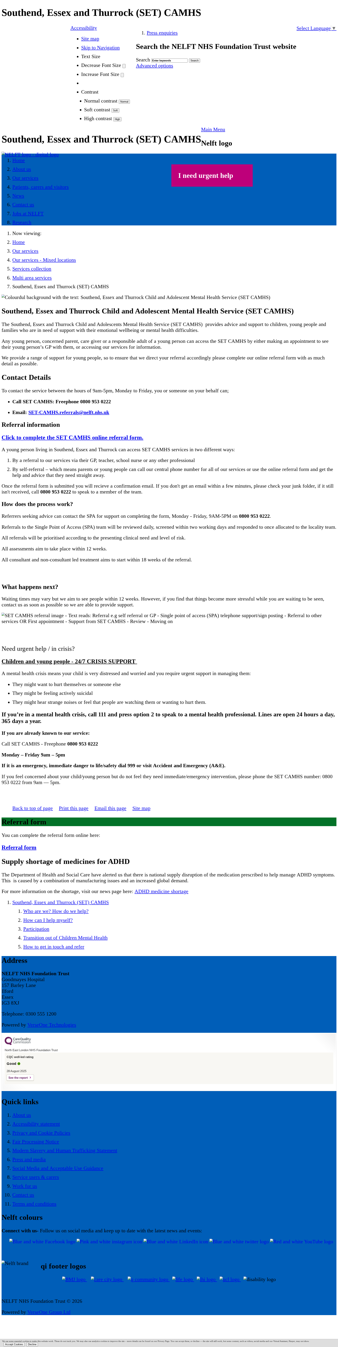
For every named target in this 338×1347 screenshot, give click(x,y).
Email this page (110, 808)
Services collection (31, 269)
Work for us (24, 1186)
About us (21, 1115)
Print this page (73, 808)
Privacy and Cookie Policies (41, 1133)
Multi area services (32, 278)
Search (143, 60)
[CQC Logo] (18, 1044)
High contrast (98, 118)
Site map (90, 38)
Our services (25, 251)
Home (18, 242)
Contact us (23, 1195)
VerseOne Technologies (51, 1025)
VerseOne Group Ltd (48, 1312)
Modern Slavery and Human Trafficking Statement (64, 1150)
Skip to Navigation (100, 47)
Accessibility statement (36, 1124)
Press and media (29, 1159)
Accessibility (83, 28)
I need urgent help (205, 175)
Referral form (19, 847)
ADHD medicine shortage (161, 891)
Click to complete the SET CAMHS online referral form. (72, 437)
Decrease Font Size (101, 65)
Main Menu (213, 129)
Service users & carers (35, 1177)
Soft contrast (97, 110)
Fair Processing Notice (35, 1141)
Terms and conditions (34, 1204)
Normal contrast (100, 101)
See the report (18, 1077)
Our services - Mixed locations (44, 260)
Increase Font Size (100, 74)
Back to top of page (32, 808)
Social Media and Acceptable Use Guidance (57, 1168)
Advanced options (154, 65)
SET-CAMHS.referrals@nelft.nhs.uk (68, 412)
